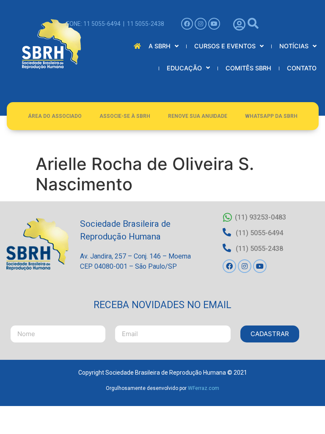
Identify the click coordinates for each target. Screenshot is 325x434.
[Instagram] (201, 24)
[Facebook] (187, 24)
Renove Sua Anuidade (197, 116)
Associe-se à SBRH (124, 116)
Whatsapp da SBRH (271, 116)
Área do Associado (55, 116)
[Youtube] (214, 24)
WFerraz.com (203, 388)
